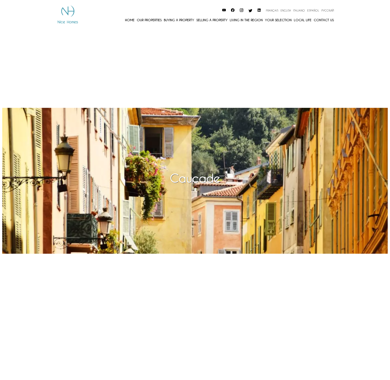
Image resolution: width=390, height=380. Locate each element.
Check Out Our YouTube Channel (197, 9)
